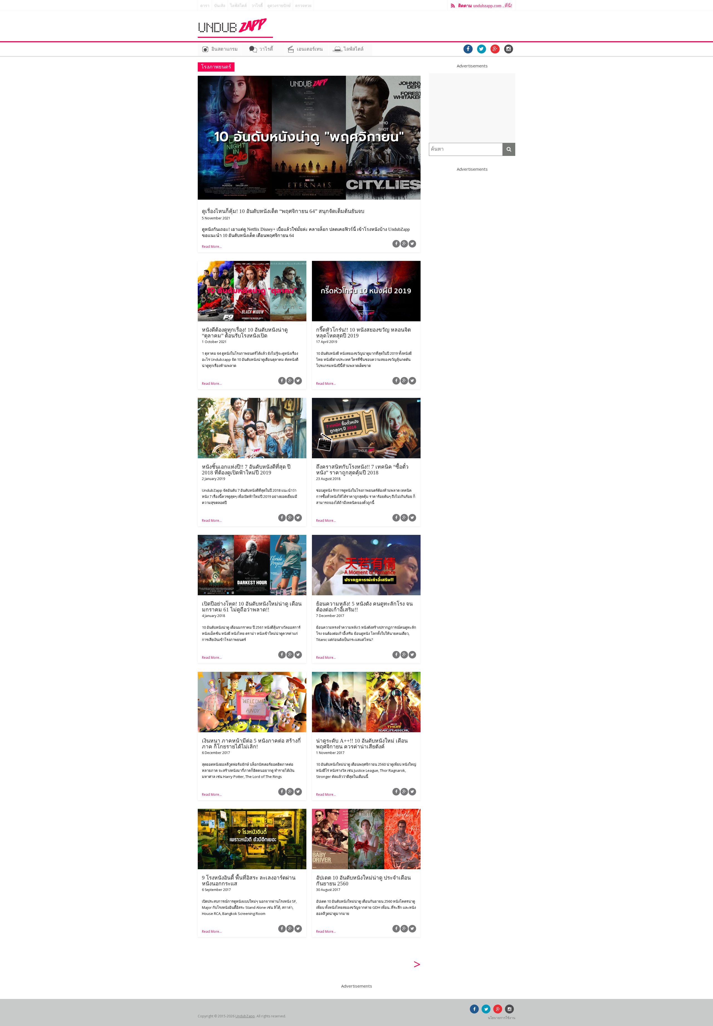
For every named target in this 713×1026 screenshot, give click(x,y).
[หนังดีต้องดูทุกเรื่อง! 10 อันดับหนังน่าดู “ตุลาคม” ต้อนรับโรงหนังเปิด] (252, 264)
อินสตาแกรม (224, 49)
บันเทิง (219, 6)
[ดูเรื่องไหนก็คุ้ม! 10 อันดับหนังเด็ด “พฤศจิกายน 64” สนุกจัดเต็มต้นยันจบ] (309, 79)
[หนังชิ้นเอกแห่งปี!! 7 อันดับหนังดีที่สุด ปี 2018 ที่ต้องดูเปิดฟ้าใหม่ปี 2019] (252, 401)
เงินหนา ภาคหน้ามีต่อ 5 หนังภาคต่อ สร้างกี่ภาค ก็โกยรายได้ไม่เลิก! (251, 744)
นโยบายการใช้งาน (501, 1017)
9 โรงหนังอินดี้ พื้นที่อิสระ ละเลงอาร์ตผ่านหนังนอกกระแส (249, 881)
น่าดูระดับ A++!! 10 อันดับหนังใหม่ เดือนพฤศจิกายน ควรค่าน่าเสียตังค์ (362, 744)
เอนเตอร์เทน (310, 49)
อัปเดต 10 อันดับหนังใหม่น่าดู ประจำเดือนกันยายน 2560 (363, 881)
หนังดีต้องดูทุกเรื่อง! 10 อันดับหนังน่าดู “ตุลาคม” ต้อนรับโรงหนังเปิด (245, 333)
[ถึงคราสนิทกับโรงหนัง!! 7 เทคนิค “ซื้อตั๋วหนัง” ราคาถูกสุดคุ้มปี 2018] (366, 401)
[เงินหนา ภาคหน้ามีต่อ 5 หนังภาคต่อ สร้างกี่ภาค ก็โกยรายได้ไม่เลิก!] (252, 675)
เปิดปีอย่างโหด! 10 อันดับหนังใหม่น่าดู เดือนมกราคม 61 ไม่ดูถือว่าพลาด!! (252, 607)
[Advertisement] (472, 108)
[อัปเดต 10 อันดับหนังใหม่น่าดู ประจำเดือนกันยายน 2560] (366, 812)
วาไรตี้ (257, 6)
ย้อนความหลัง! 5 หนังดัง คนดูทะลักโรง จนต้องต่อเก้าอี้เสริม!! (364, 607)
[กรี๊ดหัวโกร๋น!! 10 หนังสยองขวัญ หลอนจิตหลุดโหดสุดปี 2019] (366, 264)
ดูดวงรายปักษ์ (278, 6)
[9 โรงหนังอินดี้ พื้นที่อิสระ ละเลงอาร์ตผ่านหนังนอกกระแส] (252, 812)
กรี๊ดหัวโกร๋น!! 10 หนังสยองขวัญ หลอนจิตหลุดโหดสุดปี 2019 (363, 333)
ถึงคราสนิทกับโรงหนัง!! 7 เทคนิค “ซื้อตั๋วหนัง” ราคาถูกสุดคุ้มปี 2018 (362, 470)
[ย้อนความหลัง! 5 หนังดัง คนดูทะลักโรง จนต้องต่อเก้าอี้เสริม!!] (366, 538)
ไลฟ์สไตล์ (238, 6)
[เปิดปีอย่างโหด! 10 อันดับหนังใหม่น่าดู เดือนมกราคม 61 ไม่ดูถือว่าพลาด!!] (252, 538)
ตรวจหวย (303, 6)
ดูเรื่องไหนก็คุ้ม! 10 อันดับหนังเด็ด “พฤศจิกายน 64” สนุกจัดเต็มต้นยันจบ (283, 211)
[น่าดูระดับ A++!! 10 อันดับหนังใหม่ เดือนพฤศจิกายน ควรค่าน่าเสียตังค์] (366, 675)
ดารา (204, 6)
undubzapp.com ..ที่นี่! (485, 5)
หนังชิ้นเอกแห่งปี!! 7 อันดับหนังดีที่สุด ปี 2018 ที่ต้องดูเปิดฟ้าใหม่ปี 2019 (246, 470)
